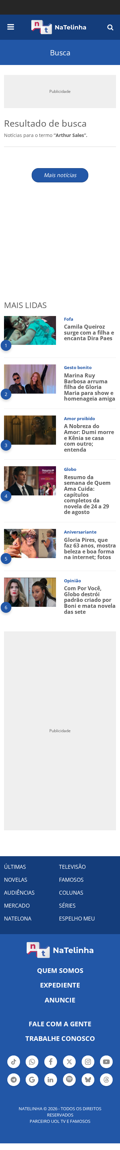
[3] (30, 429)
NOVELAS (15, 879)
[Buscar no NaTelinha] (110, 27)
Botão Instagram (88, 1067)
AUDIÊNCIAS (19, 892)
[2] (30, 378)
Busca (60, 52)
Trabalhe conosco (60, 1038)
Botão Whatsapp (32, 1067)
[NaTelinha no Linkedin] (50, 1079)
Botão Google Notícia (32, 1085)
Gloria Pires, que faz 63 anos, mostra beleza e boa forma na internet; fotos (90, 548)
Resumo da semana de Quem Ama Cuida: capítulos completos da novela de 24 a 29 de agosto (87, 495)
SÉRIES (67, 905)
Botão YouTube (106, 1067)
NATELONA (17, 918)
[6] (30, 591)
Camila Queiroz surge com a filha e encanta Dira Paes (89, 332)
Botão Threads (106, 1085)
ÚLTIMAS (15, 866)
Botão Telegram (13, 1085)
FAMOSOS (71, 879)
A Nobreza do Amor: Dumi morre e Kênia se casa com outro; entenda (89, 437)
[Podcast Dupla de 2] (69, 1079)
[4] (30, 480)
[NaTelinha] (58, 27)
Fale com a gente (60, 1023)
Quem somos (60, 970)
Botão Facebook (50, 1067)
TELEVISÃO (72, 866)
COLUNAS (71, 892)
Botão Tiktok (13, 1067)
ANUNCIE (60, 999)
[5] (30, 543)
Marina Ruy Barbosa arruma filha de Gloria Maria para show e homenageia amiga (89, 387)
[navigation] (10, 26)
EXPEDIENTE (60, 985)
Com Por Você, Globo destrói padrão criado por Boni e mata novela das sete (90, 600)
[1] (30, 330)
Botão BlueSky (88, 1085)
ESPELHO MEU (77, 918)
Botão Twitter (69, 1067)
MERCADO (17, 905)
